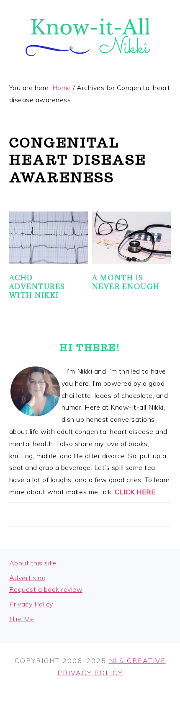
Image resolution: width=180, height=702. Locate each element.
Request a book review (46, 589)
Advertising (27, 577)
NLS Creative (137, 660)
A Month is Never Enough (126, 282)
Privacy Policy (31, 604)
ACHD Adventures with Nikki (37, 286)
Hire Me (21, 618)
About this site (33, 563)
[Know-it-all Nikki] (90, 65)
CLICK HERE (135, 492)
